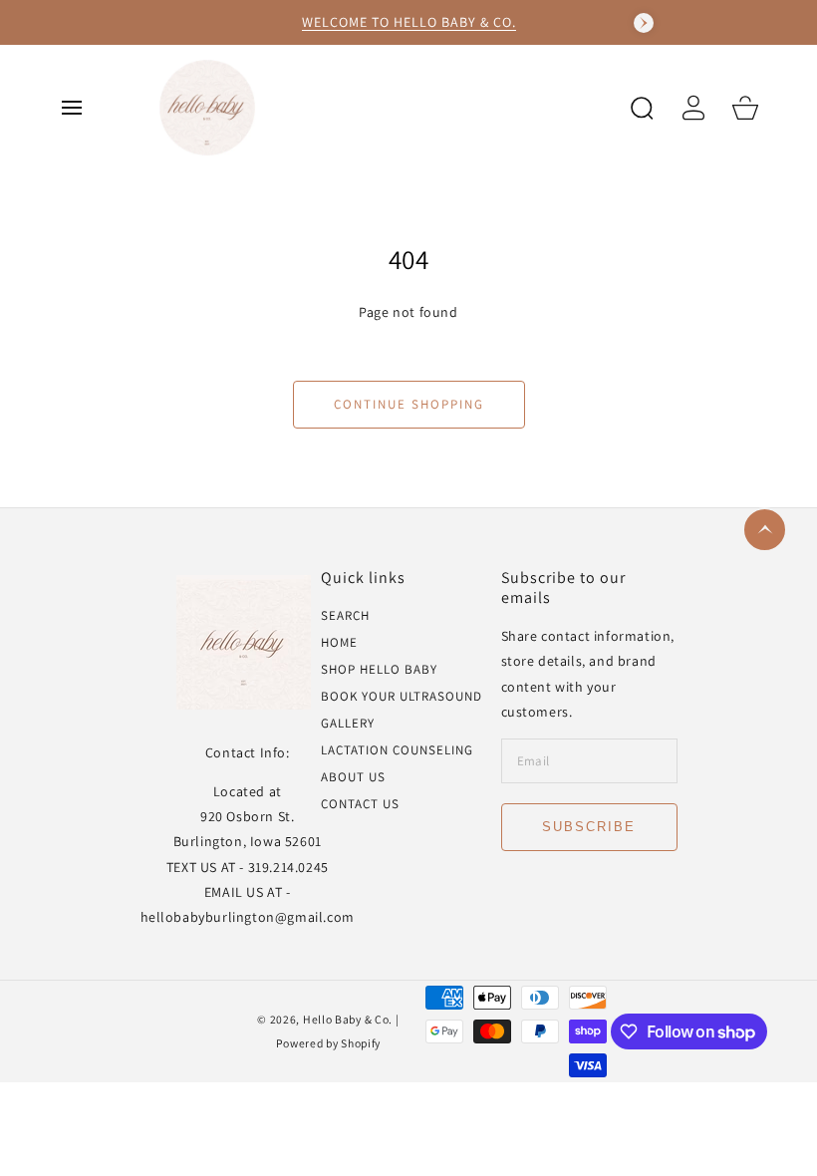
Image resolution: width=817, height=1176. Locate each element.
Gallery (348, 724)
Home (339, 643)
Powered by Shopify (329, 1042)
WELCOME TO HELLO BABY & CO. (409, 22)
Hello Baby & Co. (349, 1019)
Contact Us (360, 804)
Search (345, 616)
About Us (353, 777)
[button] (72, 108)
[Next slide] (644, 23)
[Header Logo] (382, 107)
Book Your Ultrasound (401, 697)
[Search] (642, 108)
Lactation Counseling (397, 750)
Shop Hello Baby (379, 670)
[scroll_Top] (764, 529)
